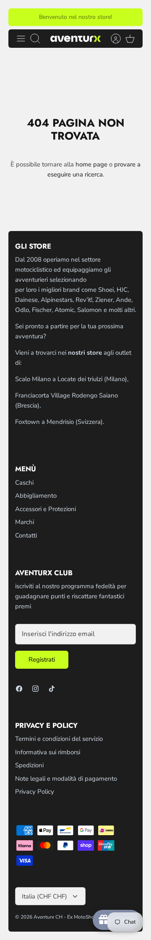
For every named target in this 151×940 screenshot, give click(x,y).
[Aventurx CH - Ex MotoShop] (75, 38)
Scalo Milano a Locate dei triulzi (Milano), (71, 379)
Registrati (42, 659)
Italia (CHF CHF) (44, 896)
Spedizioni (29, 765)
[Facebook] (19, 688)
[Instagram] (35, 688)
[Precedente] (19, 17)
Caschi (24, 482)
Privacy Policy (34, 791)
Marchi (24, 522)
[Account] (111, 38)
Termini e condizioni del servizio (59, 739)
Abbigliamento (36, 495)
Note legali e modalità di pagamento (66, 778)
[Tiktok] (52, 688)
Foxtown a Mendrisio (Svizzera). (59, 422)
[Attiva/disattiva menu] (21, 38)
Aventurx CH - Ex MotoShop (65, 917)
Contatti (26, 535)
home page (91, 164)
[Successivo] (131, 17)
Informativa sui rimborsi (47, 752)
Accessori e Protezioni (45, 509)
